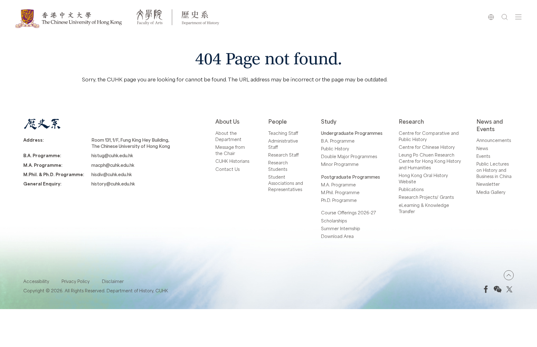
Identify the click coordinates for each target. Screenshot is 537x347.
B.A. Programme (338, 141)
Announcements (493, 140)
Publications (411, 189)
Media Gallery (490, 192)
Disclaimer (113, 281)
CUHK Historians (232, 161)
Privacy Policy (76, 281)
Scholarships (334, 220)
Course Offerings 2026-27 (348, 212)
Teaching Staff (283, 133)
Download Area (337, 236)
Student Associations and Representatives (285, 183)
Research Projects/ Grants (426, 197)
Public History (335, 148)
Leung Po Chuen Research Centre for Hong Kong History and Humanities (430, 161)
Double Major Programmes (349, 156)
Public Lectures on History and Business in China (494, 170)
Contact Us (227, 169)
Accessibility (36, 281)
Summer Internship (340, 228)
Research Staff (283, 155)
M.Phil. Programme (340, 192)
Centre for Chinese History (427, 147)
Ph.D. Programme (339, 200)
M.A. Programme (338, 184)
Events (483, 156)
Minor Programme (340, 164)
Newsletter (488, 184)
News (482, 148)
